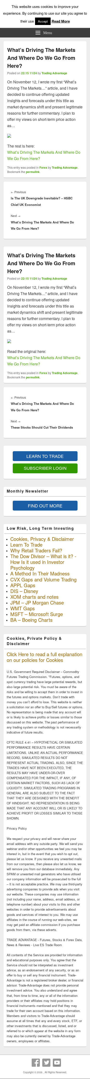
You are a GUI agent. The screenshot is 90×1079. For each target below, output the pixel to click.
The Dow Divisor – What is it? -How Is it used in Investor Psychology (43, 562)
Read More (61, 21)
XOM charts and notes (34, 596)
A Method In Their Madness (40, 573)
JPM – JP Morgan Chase (37, 602)
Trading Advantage (54, 73)
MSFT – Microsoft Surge (36, 613)
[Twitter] (46, 1063)
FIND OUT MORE (45, 505)
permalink (33, 172)
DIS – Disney (24, 590)
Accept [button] (43, 21)
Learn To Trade (26, 544)
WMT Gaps (22, 608)
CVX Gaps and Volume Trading (43, 579)
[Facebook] (36, 1063)
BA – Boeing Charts (31, 619)
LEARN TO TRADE (45, 456)
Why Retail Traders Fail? (36, 550)
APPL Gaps (22, 585)
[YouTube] (57, 1063)
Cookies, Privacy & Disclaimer (42, 538)
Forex (43, 167)
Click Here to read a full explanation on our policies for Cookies (44, 657)
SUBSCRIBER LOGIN (45, 468)
